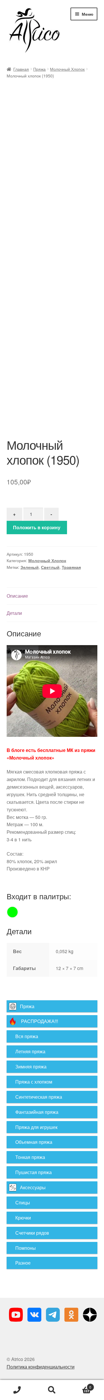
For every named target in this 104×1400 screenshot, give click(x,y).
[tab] (52, 596)
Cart (80, 1385)
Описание (17, 595)
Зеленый (30, 567)
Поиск (52, 1390)
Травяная (71, 567)
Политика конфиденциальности (41, 1366)
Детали (14, 613)
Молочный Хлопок (67, 69)
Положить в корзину (36, 527)
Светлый (50, 567)
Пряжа (39, 69)
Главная (21, 69)
